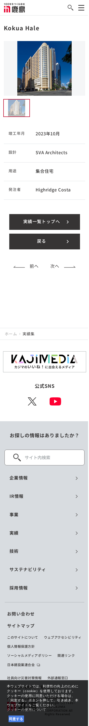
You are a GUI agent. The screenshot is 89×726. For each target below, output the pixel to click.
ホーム (11, 334)
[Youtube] (55, 401)
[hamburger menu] (81, 8)
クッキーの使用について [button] (26, 709)
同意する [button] (16, 719)
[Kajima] (14, 7)
